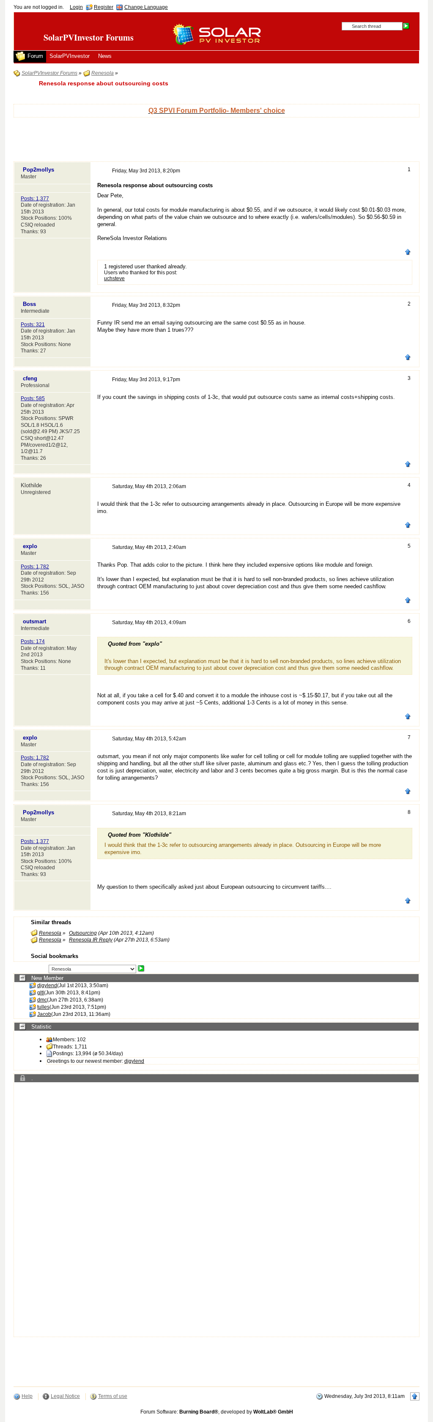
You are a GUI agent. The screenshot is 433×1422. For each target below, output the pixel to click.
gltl (40, 993)
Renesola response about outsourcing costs (103, 83)
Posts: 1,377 (35, 199)
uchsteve (114, 278)
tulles (43, 1007)
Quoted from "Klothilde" (139, 835)
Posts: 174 (33, 641)
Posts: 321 (33, 325)
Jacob (44, 1014)
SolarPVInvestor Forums (89, 37)
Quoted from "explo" (135, 644)
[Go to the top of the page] (408, 253)
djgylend (47, 985)
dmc (42, 1000)
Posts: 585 (33, 398)
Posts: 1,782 (35, 567)
